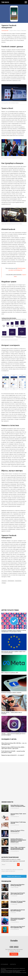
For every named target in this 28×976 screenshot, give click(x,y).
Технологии (4, 30)
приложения (11, 580)
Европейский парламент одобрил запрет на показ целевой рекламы (13, 652)
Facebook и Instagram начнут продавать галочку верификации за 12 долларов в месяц (13, 631)
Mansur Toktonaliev (21, 30)
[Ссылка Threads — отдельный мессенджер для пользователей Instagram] (14, 724)
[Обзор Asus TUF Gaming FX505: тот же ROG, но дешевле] (4, 904)
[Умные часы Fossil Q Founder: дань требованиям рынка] (4, 895)
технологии (18, 580)
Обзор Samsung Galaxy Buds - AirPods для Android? (18, 885)
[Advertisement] (14, 596)
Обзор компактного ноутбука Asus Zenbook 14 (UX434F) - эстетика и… (18, 919)
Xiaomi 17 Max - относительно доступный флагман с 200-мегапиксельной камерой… (18, 848)
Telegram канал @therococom (14, 876)
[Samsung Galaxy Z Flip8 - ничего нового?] (4, 816)
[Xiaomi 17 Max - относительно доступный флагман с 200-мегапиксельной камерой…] (4, 850)
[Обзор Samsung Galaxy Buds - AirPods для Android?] (4, 887)
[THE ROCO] (5, 2)
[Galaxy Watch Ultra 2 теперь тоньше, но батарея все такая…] (4, 808)
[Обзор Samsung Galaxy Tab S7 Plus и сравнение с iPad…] (4, 929)
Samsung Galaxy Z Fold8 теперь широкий (18, 823)
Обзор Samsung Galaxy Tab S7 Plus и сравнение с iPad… (18, 927)
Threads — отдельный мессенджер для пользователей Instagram (13, 734)
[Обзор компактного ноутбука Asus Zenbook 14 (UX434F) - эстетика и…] (4, 921)
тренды (3, 582)
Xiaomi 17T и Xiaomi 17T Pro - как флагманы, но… (18, 831)
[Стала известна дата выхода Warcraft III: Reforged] (4, 912)
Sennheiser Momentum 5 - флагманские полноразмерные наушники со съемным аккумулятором (18, 840)
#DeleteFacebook (21, 268)
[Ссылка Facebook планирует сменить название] (14, 683)
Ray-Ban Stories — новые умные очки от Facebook (11, 713)
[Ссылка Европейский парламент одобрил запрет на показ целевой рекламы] (14, 642)
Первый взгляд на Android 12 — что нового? (12, 755)
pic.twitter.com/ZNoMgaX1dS (15, 270)
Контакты (13, 964)
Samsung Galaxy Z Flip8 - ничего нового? (18, 814)
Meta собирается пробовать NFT (9, 672)
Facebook (4, 580)
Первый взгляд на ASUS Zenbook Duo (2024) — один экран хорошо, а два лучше (13, 748)
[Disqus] (14, 782)
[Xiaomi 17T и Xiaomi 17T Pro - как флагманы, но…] (4, 833)
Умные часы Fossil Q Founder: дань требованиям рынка (18, 893)
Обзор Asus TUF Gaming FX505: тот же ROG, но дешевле (18, 902)
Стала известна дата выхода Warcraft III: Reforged (18, 910)
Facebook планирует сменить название (11, 692)
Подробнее (14, 954)
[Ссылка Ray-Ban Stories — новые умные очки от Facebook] (14, 703)
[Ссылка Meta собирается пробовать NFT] (14, 663)
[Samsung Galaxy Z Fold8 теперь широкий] (4, 825)
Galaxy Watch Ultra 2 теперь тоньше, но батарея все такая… (18, 806)
